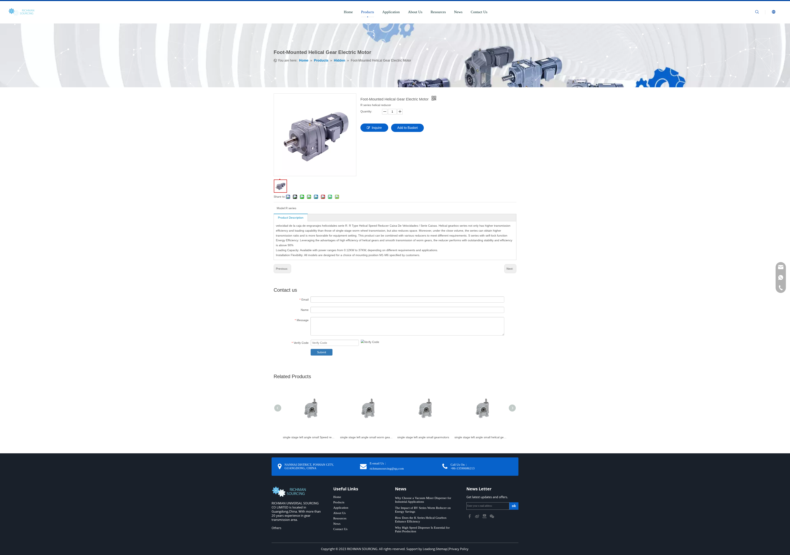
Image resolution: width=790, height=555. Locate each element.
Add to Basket (407, 127)
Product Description (290, 217)
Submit (321, 352)
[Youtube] (485, 516)
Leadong (429, 549)
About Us (415, 12)
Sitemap (441, 549)
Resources (438, 12)
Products (367, 12)
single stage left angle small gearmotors (423, 437)
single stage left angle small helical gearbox (481, 437)
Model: (281, 208)
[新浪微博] (477, 516)
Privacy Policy (458, 549)
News (458, 12)
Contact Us (479, 12)
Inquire (377, 127)
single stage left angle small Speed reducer (309, 437)
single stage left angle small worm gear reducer (366, 437)
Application (391, 12)
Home (348, 12)
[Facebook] (470, 516)
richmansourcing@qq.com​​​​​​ (387, 468)
